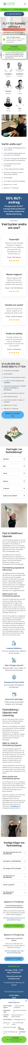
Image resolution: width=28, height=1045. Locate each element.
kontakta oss (15, 806)
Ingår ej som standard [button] (10, 495)
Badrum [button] (5, 481)
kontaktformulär (14, 979)
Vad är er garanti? (8, 884)
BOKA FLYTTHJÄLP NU (12, 415)
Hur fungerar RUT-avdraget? (12, 868)
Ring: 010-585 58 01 (15, 14)
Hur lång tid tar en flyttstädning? (9, 876)
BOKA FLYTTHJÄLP (14, 959)
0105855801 (16, 972)
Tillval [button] (5, 473)
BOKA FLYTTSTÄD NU (14, 926)
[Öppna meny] (25, 4)
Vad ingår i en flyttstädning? (12, 861)
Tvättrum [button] (6, 488)
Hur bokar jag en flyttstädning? (8, 892)
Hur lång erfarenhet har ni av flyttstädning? (12, 853)
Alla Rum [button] (6, 459)
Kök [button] (4, 466)
